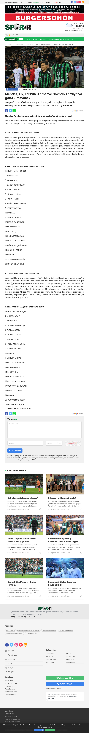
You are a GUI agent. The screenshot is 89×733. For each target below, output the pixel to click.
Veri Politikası (9, 714)
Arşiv (9, 663)
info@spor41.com (54, 689)
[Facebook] (72, 2)
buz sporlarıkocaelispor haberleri (28, 630)
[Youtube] (80, 2)
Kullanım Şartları (11, 716)
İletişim (10, 672)
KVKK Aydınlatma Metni (13, 719)
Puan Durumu (10, 689)
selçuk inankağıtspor (65, 630)
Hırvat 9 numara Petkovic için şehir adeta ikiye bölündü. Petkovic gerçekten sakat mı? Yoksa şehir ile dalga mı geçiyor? (64, 547)
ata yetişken (10, 630)
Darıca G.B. (50, 657)
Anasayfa (8, 44)
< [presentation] (19, 39)
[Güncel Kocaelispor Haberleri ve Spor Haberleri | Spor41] (18, 26)
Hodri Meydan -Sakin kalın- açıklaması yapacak (22, 540)
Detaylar (38, 730)
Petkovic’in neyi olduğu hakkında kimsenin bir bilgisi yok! (63, 540)
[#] (44, 608)
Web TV (10, 651)
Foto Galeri (12, 655)
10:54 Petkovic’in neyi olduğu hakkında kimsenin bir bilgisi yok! (50, 39)
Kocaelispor (19, 44)
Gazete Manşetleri (11, 692)
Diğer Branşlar (70, 662)
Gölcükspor (50, 662)
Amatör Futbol (51, 660)
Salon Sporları (71, 656)
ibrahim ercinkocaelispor (14, 633)
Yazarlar (11, 659)
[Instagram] (77, 2)
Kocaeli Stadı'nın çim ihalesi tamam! (22, 583)
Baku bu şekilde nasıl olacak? (23, 498)
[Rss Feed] (83, 2)
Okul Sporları (70, 659)
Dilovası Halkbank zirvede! (62, 498)
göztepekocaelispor (49, 630)
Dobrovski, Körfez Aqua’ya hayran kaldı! (62, 583)
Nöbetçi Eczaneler (11, 683)
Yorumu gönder (15, 450)
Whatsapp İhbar (66, 678)
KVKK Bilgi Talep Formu (13, 722)
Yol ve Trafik (9, 681)
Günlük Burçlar (10, 695)
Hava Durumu (10, 686)
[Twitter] (75, 2)
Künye (10, 667)
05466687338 (66, 684)
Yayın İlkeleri (9, 711)
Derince (68, 653)
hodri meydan (30, 633)
